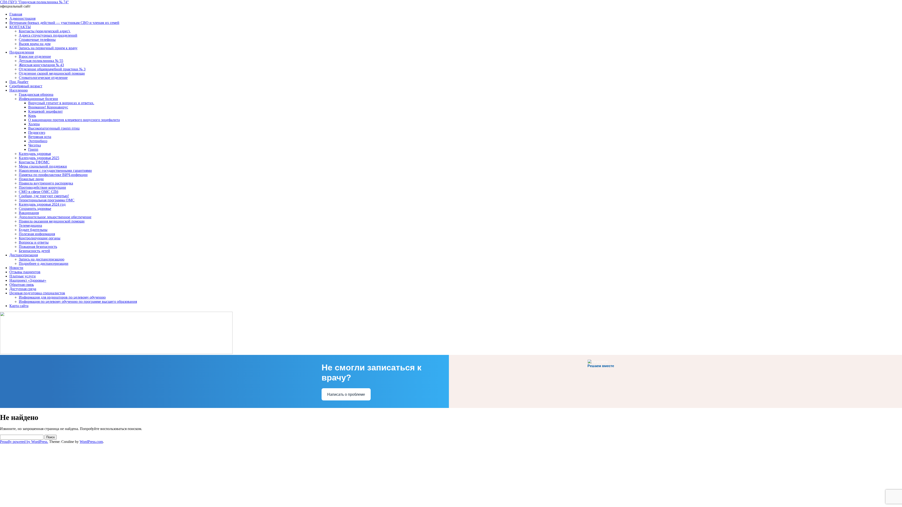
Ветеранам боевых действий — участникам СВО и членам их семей (64, 23)
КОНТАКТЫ (20, 27)
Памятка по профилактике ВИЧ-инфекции (53, 175)
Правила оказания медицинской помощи (52, 221)
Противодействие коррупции (42, 187)
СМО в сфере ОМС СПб (38, 192)
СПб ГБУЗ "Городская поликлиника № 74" (34, 2)
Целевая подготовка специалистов (37, 293)
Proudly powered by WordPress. (24, 442)
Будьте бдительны (33, 230)
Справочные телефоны (37, 40)
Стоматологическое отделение (43, 78)
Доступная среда (22, 289)
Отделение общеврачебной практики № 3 (52, 69)
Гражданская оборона (36, 94)
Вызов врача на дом (35, 44)
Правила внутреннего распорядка (46, 183)
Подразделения (21, 52)
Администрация (22, 18)
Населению (18, 90)
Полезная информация (37, 234)
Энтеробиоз (37, 141)
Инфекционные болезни (38, 99)
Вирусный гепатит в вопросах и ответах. (61, 103)
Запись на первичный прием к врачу (48, 48)
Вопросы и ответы (34, 242)
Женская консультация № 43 (41, 65)
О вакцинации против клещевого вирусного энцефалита (74, 120)
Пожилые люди (31, 179)
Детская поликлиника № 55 (41, 61)
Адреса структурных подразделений (48, 35)
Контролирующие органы (39, 238)
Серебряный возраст (25, 86)
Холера (34, 124)
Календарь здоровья (35, 154)
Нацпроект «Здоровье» (27, 280)
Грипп (33, 149)
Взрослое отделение (35, 56)
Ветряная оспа (39, 137)
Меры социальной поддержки (43, 166)
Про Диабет (18, 82)
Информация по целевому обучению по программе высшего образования (78, 301)
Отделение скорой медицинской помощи (52, 73)
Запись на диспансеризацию (41, 259)
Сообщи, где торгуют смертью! (44, 196)
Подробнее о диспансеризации (43, 263)
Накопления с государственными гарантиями (55, 171)
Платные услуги (22, 276)
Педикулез (36, 132)
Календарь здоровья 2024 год (42, 204)
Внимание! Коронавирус (48, 107)
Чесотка (34, 145)
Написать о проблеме (346, 394)
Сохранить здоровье (35, 209)
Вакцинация (29, 213)
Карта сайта (18, 306)
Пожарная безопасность (38, 247)
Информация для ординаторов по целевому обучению (62, 297)
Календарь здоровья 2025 (39, 158)
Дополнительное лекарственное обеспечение (55, 217)
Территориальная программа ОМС (46, 200)
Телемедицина (30, 225)
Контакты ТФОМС (34, 162)
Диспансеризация (23, 255)
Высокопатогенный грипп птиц (54, 128)
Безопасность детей (34, 251)
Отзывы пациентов (24, 272)
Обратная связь (21, 285)
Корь (32, 116)
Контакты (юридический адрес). (44, 31)
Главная (15, 14)
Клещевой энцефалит (45, 111)
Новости (16, 268)
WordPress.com (91, 442)
